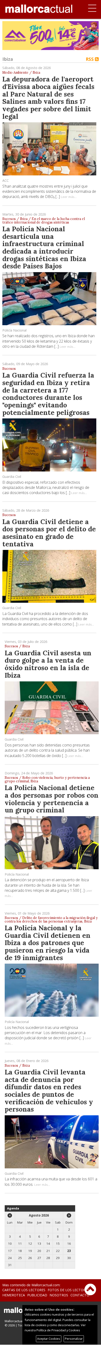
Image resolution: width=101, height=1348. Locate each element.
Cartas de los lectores (23, 1290)
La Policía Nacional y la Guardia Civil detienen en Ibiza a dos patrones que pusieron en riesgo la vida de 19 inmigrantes (47, 942)
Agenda (13, 1208)
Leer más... (69, 196)
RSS (90, 59)
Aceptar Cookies (48, 1338)
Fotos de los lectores (68, 1290)
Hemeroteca (13, 1295)
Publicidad (37, 1295)
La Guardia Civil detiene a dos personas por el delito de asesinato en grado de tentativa (49, 532)
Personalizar (74, 1338)
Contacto (79, 1295)
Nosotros (59, 1295)
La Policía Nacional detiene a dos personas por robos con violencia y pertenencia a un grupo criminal (51, 798)
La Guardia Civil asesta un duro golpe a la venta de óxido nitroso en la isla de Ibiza (48, 664)
